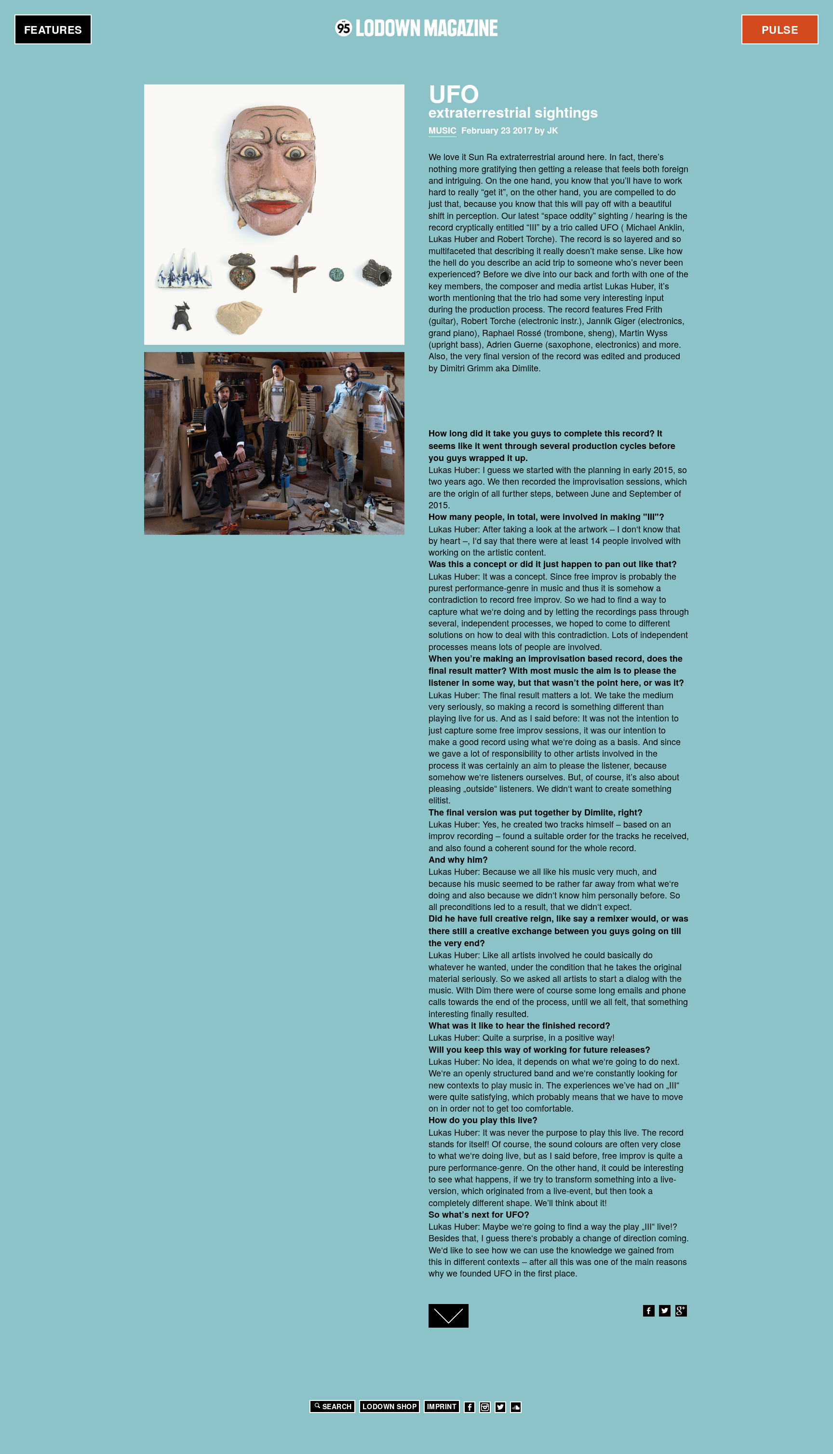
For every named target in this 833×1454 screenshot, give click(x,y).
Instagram (485, 1407)
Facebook (649, 1311)
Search (337, 1406)
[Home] (416, 27)
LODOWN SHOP (390, 1406)
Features (53, 29)
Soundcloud (516, 1407)
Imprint (442, 1406)
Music (443, 130)
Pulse (780, 29)
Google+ (681, 1311)
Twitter (665, 1311)
